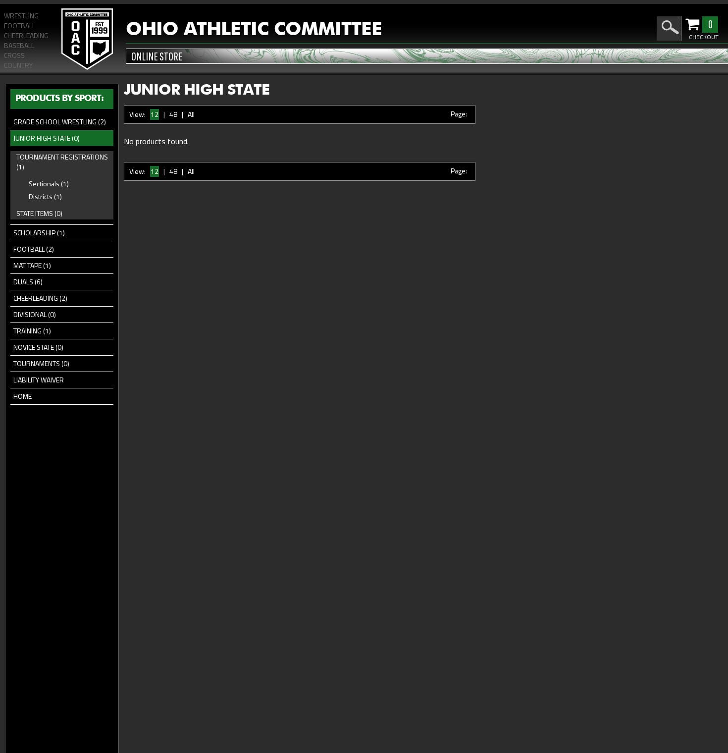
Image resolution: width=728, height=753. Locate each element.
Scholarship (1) (39, 232)
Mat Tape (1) (32, 265)
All (191, 114)
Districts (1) (45, 196)
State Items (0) (39, 213)
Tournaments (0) (41, 363)
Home (22, 396)
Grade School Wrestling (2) (59, 121)
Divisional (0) (34, 314)
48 (173, 114)
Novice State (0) (38, 347)
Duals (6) (28, 281)
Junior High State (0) (46, 138)
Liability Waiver (38, 380)
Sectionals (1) (49, 183)
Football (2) (33, 249)
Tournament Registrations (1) (62, 162)
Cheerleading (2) (40, 298)
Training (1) (32, 330)
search (670, 27)
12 (154, 114)
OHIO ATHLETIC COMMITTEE (254, 29)
